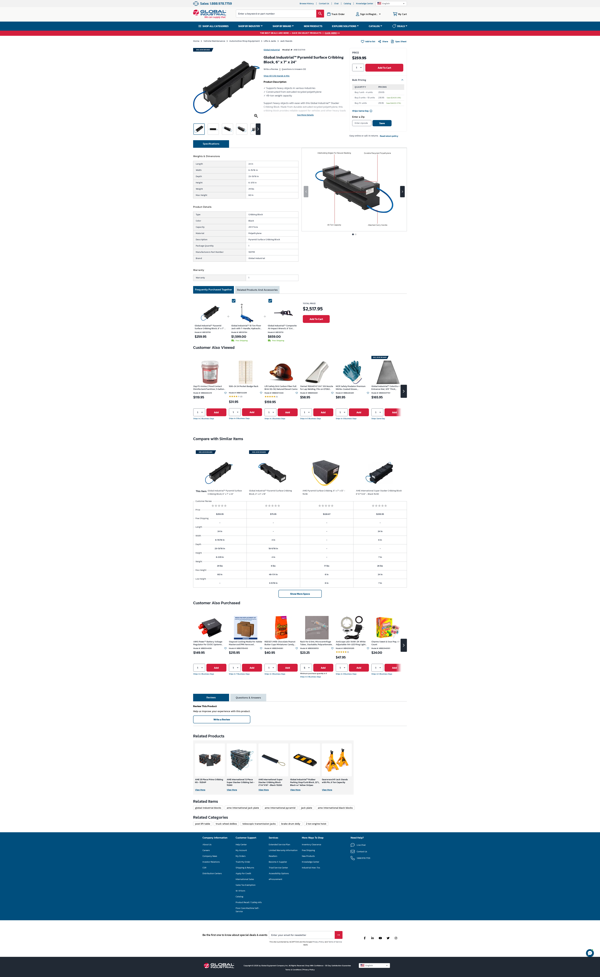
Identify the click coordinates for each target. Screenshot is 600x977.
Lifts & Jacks (270, 41)
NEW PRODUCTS (313, 26)
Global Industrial (272, 49)
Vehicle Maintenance (214, 41)
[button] (391, 3)
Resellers (273, 856)
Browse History (307, 3)
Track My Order (243, 862)
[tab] (211, 144)
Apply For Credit (243, 873)
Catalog (347, 3)
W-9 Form (240, 890)
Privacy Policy (318, 941)
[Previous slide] (306, 191)
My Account (241, 850)
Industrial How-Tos (311, 867)
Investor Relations (211, 862)
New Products (308, 856)
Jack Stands (286, 41)
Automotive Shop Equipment (244, 41)
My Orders (240, 856)
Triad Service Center (278, 867)
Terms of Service (335, 941)
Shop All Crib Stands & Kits (277, 76)
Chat (336, 3)
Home (196, 41)
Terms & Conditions (293, 969)
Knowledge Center (364, 3)
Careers (206, 850)
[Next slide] (402, 191)
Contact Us (324, 3)
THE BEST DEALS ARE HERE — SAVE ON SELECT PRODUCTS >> (300, 33)
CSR (204, 867)
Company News (209, 856)
